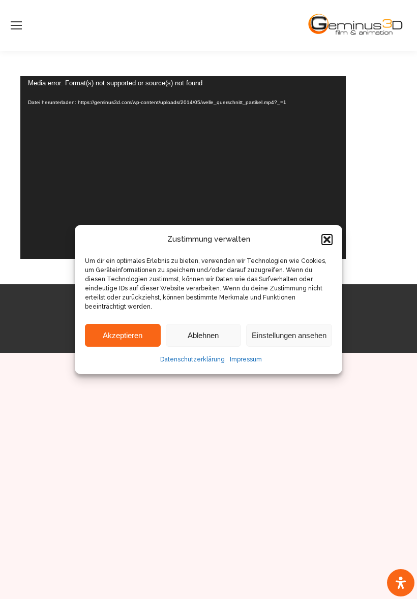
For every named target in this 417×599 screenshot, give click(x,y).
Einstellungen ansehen (289, 335)
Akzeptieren (122, 335)
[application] (183, 167)
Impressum (246, 359)
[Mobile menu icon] (16, 25)
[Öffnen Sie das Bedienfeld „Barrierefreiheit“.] (400, 582)
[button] (327, 240)
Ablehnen (203, 335)
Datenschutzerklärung (192, 359)
